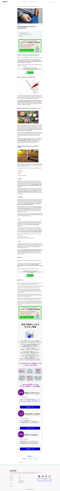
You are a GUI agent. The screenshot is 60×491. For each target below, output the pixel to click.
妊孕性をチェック (29, 407)
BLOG (20, 6)
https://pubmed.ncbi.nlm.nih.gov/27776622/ (32, 299)
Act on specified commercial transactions (21, 481)
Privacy (11, 480)
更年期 (18, 24)
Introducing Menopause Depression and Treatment (25, 237)
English (12, 486)
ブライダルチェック (29, 428)
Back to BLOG (21, 462)
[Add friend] (30, 72)
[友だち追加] (30, 45)
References (21, 36)
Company (11, 479)
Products (11, 475)
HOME (18, 6)
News (19, 475)
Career (19, 477)
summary (21, 35)
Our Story (11, 477)
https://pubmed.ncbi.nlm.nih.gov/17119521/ (29, 296)
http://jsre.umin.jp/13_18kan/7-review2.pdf (30, 284)
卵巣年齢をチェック (29, 448)
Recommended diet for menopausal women (25, 33)
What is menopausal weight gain (23, 32)
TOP (45, 479)
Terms (19, 479)
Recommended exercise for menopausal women (25, 34)
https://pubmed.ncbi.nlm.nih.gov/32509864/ (32, 287)
